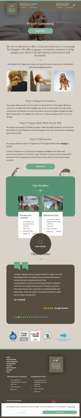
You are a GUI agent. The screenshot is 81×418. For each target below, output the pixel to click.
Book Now (40, 166)
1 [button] (14, 317)
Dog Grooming (11, 359)
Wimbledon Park (62, 4)
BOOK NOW (40, 31)
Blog (8, 372)
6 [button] (25, 317)
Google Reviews (61, 308)
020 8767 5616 (33, 7)
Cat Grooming (11, 363)
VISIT (58, 231)
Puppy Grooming (11, 361)
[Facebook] (59, 401)
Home (8, 357)
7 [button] (27, 317)
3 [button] (18, 317)
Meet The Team (11, 368)
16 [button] (47, 317)
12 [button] (38, 317)
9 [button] (31, 317)
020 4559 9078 (69, 7)
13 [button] (40, 317)
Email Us (24, 7)
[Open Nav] (74, 5)
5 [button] (23, 317)
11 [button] (36, 317)
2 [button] (16, 317)
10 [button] (34, 317)
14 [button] (42, 317)
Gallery (9, 366)
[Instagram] (54, 401)
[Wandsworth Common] (28, 203)
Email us (26, 234)
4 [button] (21, 317)
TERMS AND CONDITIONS (13, 400)
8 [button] (29, 317)
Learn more (71, 407)
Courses (9, 370)
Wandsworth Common (29, 4)
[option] (40, 296)
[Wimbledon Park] (52, 203)
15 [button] (44, 317)
